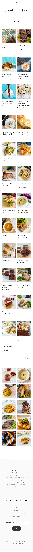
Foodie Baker (16, 10)
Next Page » (6, 350)
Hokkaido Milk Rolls (8, 260)
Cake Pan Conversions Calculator (16, 513)
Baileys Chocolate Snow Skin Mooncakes (7, 287)
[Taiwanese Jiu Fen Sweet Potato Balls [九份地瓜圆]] (9, 439)
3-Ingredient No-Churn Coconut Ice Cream (23, 76)
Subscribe (16, 528)
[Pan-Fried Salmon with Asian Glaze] (24, 439)
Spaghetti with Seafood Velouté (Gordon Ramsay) (22, 186)
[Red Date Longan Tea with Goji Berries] (9, 375)
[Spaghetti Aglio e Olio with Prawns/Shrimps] (9, 407)
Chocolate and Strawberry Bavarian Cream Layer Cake (8, 314)
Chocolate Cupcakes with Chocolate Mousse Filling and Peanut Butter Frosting (23, 105)
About (16, 507)
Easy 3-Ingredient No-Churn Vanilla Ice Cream (9, 103)
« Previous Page (7, 347)
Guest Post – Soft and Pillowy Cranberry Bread (23, 134)
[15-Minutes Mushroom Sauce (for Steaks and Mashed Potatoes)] (9, 423)
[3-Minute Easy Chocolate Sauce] (24, 407)
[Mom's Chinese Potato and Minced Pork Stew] (9, 391)
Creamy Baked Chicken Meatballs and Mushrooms (23, 314)
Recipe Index (16, 510)
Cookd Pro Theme (16, 543)
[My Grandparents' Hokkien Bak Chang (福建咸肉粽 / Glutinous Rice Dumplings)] (24, 391)
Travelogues (16, 516)
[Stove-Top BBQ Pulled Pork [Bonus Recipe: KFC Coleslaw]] (24, 423)
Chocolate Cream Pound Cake (22, 261)
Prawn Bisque (6, 235)
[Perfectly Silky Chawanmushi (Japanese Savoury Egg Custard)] (24, 375)
